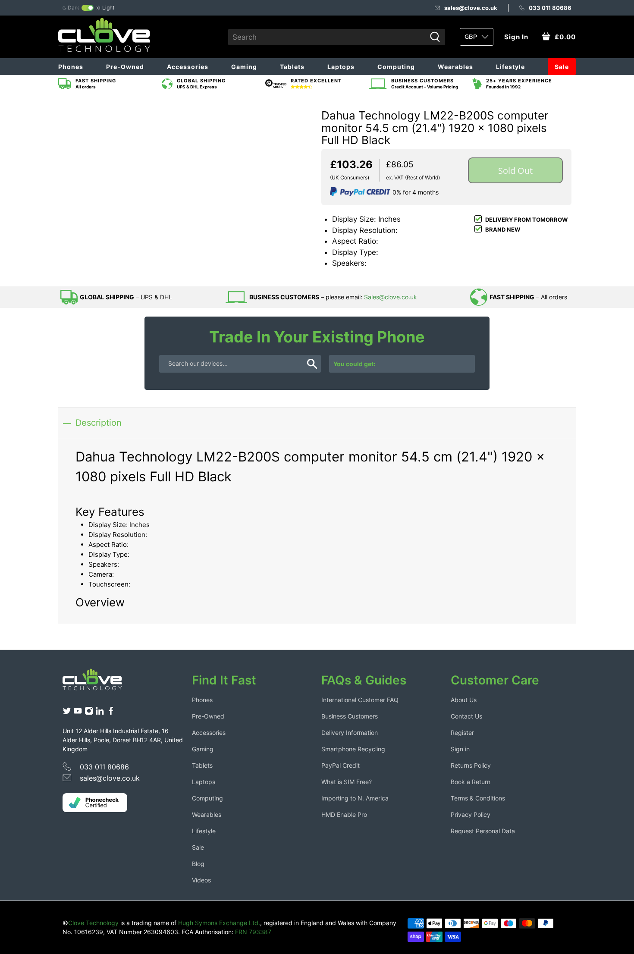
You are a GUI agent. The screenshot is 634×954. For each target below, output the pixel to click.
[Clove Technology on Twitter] (67, 713)
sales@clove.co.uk (470, 7)
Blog (198, 863)
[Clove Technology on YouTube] (77, 713)
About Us (464, 699)
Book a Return (470, 781)
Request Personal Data (483, 831)
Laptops (341, 66)
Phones (70, 66)
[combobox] (327, 37)
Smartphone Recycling (353, 749)
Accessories (187, 66)
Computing (396, 66)
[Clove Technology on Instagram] (89, 713)
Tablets (292, 66)
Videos (201, 880)
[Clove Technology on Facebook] (111, 713)
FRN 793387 (253, 931)
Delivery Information (349, 732)
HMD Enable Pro (344, 814)
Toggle (88, 8)
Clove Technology (93, 922)
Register (462, 732)
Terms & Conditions (478, 798)
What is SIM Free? (346, 781)
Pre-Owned (125, 66)
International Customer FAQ (360, 699)
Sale (562, 66)
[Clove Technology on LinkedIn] (99, 713)
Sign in (460, 749)
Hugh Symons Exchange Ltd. (219, 922)
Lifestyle (510, 66)
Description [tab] (98, 422)
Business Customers (349, 716)
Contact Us (466, 716)
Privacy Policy (470, 814)
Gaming (244, 66)
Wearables (455, 66)
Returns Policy (471, 765)
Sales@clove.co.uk (390, 297)
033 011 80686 (550, 7)
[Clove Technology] (99, 682)
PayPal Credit (340, 765)
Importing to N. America (355, 798)
